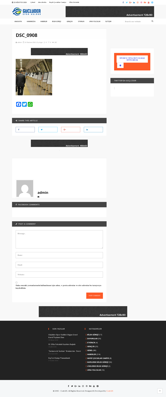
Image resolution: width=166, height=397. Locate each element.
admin (19, 42)
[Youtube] (148, 2)
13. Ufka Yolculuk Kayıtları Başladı (61, 344)
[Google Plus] (130, 2)
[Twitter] (127, 2)
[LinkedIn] (134, 2)
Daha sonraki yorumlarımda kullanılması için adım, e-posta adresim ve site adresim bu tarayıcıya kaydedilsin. (58, 286)
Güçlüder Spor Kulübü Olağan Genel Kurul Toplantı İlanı (63, 336)
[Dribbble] (141, 2)
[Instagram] (138, 2)
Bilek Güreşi (93, 334)
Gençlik (91, 346)
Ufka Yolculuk (94, 370)
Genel (90, 350)
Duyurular (92, 338)
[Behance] (145, 2)
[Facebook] (123, 2)
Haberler (91, 354)
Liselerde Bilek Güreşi (97, 366)
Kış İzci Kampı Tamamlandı (59, 358)
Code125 (109, 391)
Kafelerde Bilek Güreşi (97, 362)
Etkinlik (91, 342)
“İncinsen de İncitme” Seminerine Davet (64, 351)
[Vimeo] (152, 2)
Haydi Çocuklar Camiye (98, 358)
